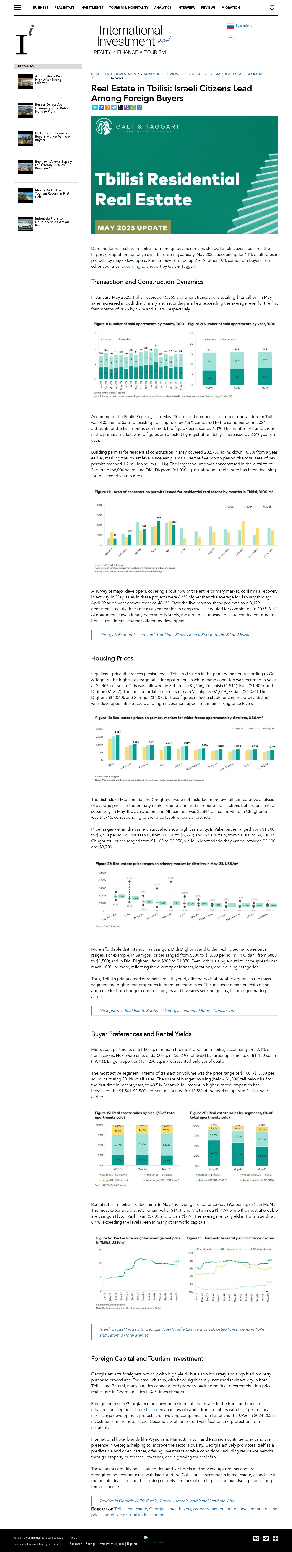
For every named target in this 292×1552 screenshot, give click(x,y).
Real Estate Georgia (243, 74)
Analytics (163, 7)
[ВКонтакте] (101, 107)
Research (192, 74)
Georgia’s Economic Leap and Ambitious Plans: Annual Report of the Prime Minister (175, 634)
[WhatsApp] (133, 107)
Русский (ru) (244, 25)
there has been (149, 1409)
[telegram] (266, 1538)
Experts (132, 1543)
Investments (92, 7)
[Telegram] (114, 107)
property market (208, 1508)
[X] (120, 107)
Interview (186, 7)
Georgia (213, 74)
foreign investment (242, 1508)
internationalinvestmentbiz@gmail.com (36, 1544)
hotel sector (115, 1514)
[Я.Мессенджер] (95, 107)
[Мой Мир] (139, 107)
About (74, 1537)
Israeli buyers (179, 1508)
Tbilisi (119, 1508)
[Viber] (127, 107)
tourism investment (146, 1514)
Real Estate (102, 74)
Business (40, 7)
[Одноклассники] (107, 107)
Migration (231, 7)
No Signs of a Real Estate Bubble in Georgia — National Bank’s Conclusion (166, 1010)
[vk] (256, 1538)
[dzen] (275, 1538)
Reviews (208, 7)
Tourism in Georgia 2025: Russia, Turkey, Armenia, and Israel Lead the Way (166, 1500)
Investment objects (111, 1543)
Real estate (64, 7)
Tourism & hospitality (128, 7)
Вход (230, 37)
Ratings (91, 1543)
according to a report (141, 266)
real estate (137, 1508)
